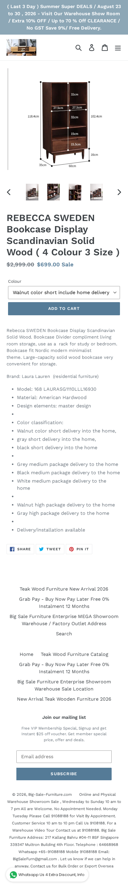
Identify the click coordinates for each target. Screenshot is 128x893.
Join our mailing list (64, 717)
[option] (32, 192)
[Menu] (117, 47)
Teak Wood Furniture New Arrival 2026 (64, 589)
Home (26, 654)
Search (64, 633)
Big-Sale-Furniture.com (50, 794)
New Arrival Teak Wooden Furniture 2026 (64, 699)
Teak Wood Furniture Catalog (74, 654)
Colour (14, 281)
